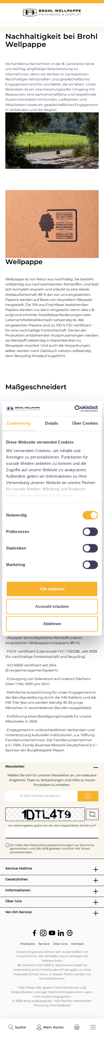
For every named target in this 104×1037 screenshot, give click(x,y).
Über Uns (60, 944)
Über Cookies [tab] (85, 423)
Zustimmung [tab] (18, 423)
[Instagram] (43, 933)
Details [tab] (51, 423)
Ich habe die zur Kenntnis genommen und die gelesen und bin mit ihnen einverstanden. (52, 848)
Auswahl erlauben (52, 606)
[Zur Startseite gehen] (52, 13)
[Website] (70, 933)
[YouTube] (52, 933)
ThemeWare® (60, 1005)
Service (44, 944)
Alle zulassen (52, 589)
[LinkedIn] (61, 933)
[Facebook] (34, 933)
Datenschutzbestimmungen (52, 845)
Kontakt (77, 944)
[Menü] (93, 1027)
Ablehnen (52, 623)
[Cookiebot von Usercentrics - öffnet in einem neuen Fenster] (75, 408)
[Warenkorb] (77, 1027)
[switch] (90, 531)
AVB (45, 848)
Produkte (27, 944)
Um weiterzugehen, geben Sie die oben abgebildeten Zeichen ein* (52, 825)
